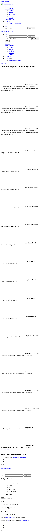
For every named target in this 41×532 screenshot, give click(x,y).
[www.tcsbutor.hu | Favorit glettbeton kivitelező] (7, 4)
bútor (5, 468)
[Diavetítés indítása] (6, 449)
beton (2, 468)
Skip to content (5, 1)
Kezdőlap (3, 63)
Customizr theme (25, 520)
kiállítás (9, 468)
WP (8, 520)
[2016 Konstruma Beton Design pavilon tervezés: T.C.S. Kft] (13, 151)
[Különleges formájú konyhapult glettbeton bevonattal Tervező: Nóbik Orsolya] (13, 427)
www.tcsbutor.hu (9, 517)
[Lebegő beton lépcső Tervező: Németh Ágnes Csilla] (13, 243)
